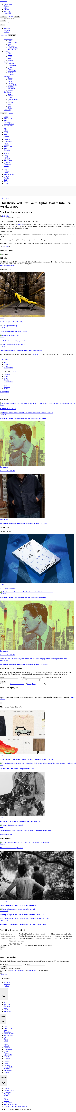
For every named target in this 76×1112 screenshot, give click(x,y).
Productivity (12, 88)
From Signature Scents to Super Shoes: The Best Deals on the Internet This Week (27, 759)
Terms (6, 1096)
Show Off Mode (13, 48)
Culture (6, 6)
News (10, 67)
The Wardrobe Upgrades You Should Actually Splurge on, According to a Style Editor (24, 523)
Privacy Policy (31, 684)
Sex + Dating (4, 901)
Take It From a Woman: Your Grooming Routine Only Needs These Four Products (23, 418)
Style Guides (12, 71)
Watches (10, 72)
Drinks (10, 40)
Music (10, 58)
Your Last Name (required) (27, 938)
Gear (7, 198)
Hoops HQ (7, 13)
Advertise (7, 1094)
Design (10, 56)
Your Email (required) (25, 934)
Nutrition (11, 87)
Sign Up (3, 681)
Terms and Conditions (17, 684)
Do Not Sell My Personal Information (16, 1106)
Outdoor (10, 101)
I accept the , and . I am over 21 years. (25, 684)
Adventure (11, 46)
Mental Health (12, 85)
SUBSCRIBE (8, 368)
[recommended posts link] (22, 753)
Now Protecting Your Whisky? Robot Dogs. (12, 321)
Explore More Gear (6, 834)
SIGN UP (3, 966)
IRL (5, 1008)
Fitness (10, 79)
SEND (2, 947)
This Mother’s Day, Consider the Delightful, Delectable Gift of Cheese (23, 924)
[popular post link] (38, 403)
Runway (10, 69)
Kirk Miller (5, 216)
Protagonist (7, 1011)
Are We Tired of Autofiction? (8, 409)
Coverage (7, 1006)
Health (10, 81)
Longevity (11, 83)
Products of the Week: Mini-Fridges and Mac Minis (17, 769)
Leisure (2, 198)
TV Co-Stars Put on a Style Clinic (11, 848)
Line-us (20, 224)
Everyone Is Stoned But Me (7, 471)
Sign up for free (36, 354)
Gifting (10, 108)
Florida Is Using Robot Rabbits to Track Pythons (13, 331)
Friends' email (4, 945)
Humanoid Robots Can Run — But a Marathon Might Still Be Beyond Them (21, 350)
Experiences (8, 4)
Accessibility (8, 1102)
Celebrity (11, 64)
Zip (20, 679)
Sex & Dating (12, 49)
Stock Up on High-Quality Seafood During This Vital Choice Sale (22, 915)
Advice (10, 78)
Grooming (11, 74)
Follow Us (3, 16)
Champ (6, 1009)
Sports (2, 337)
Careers (6, 1101)
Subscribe (11, 16)
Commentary (12, 65)
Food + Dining (12, 42)
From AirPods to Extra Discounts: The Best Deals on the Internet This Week (25, 830)
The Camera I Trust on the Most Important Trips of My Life (20, 821)
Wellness (7, 9)
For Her (10, 103)
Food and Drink (13, 99)
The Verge (6, 246)
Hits (5, 1002)
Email (20, 677)
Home (10, 97)
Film (9, 53)
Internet (10, 60)
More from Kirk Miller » (7, 265)
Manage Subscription (10, 1104)
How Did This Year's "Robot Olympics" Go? (12, 340)
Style (5, 8)
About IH (7, 1088)
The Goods (7, 11)
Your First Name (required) (27, 936)
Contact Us (7, 1092)
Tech (9, 104)
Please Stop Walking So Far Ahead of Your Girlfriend (18, 905)
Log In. (14, 371)
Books (10, 55)
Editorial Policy (9, 1090)
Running (10, 90)
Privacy (6, 1099)
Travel (10, 44)
